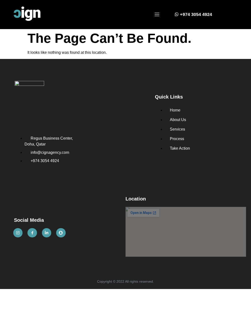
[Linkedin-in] (46, 232)
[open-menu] (157, 14)
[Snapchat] (60, 232)
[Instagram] (18, 232)
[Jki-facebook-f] (32, 232)
